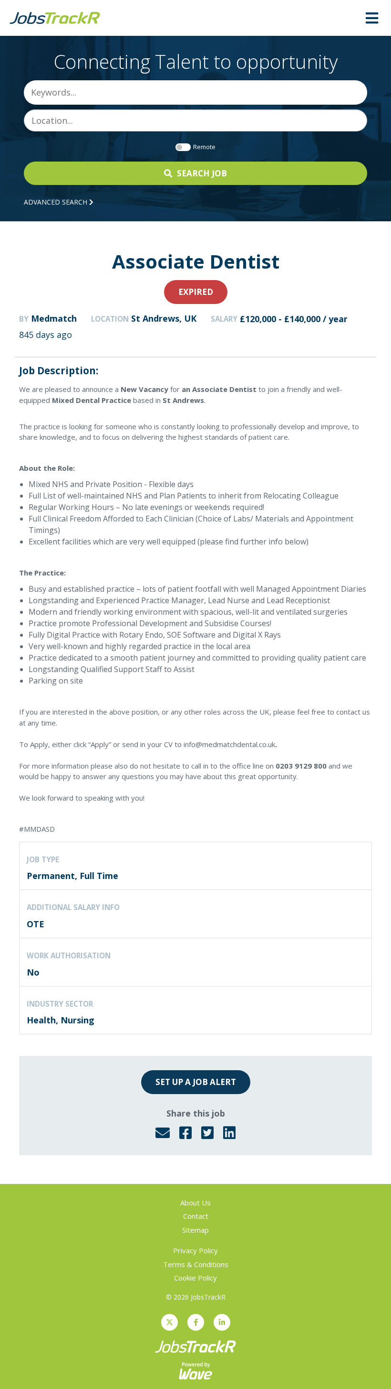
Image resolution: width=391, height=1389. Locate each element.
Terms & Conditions (195, 1264)
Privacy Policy (195, 1250)
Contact (195, 1216)
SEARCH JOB (202, 173)
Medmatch (54, 318)
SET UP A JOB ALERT (195, 1081)
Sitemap (195, 1230)
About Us (195, 1202)
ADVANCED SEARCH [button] (56, 201)
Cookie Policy (195, 1277)
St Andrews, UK (163, 318)
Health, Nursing (60, 1020)
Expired (195, 291)
